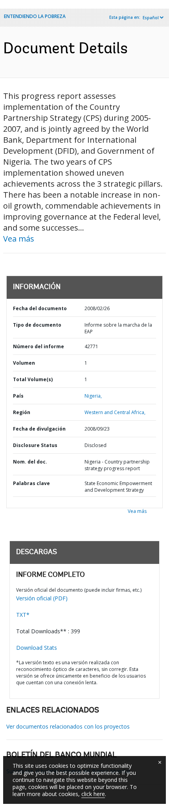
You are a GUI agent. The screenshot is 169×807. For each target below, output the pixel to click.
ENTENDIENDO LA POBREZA (35, 16)
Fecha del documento (40, 308)
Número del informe (38, 346)
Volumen (24, 363)
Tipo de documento (37, 325)
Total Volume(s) (33, 379)
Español (151, 17)
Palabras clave (31, 483)
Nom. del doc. (30, 461)
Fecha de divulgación (39, 428)
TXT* (22, 614)
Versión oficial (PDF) (42, 598)
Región (21, 412)
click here (93, 794)
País (18, 396)
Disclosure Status (35, 445)
